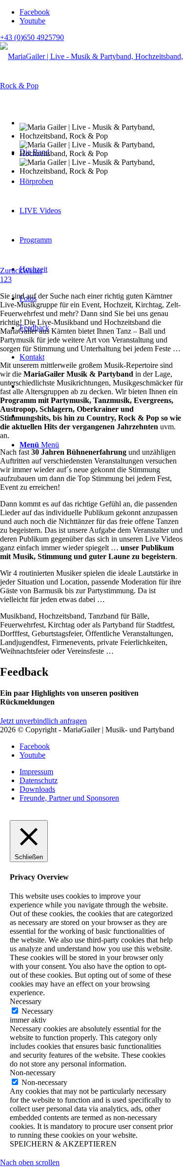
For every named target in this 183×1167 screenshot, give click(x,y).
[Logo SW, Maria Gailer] (91, 85)
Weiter (32, 270)
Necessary (37, 1011)
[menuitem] (101, 771)
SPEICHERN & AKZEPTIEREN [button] (63, 1144)
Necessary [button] (25, 1001)
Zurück (11, 270)
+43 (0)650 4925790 (32, 37)
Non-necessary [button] (33, 1072)
